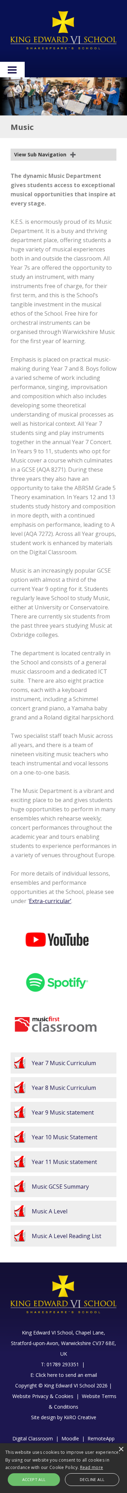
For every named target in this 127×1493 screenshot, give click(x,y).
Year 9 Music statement (63, 1112)
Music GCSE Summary (60, 1186)
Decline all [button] (92, 1479)
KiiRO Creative (80, 1417)
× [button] (120, 1449)
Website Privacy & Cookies (42, 1396)
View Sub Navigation (40, 154)
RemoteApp (101, 1438)
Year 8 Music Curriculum (64, 1088)
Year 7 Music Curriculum (64, 1063)
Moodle (70, 1438)
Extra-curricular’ (50, 901)
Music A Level (49, 1211)
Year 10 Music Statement (64, 1137)
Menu (12, 69)
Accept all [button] (34, 1479)
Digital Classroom (32, 1438)
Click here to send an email (66, 1375)
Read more (91, 1467)
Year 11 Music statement (64, 1162)
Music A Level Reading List (66, 1236)
